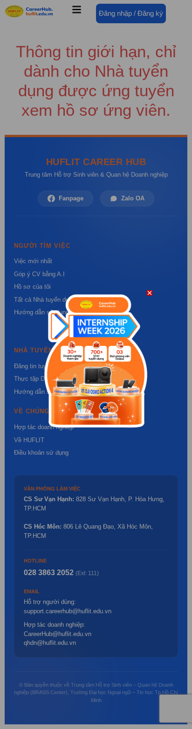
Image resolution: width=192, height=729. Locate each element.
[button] (149, 293)
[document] (96, 364)
